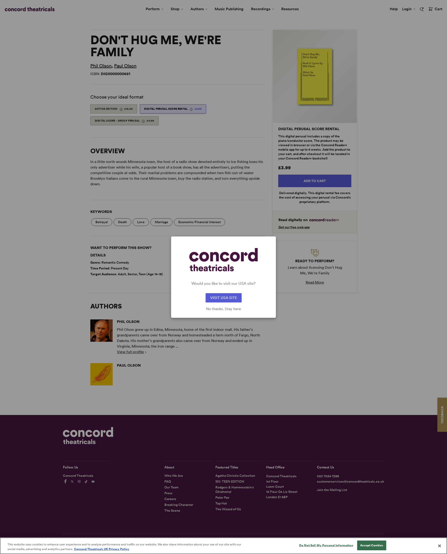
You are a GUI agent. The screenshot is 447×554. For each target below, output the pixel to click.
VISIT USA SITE (223, 297)
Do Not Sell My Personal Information (326, 545)
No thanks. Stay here (223, 309)
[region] (223, 545)
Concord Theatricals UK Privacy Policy (101, 549)
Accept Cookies (371, 545)
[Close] (439, 546)
